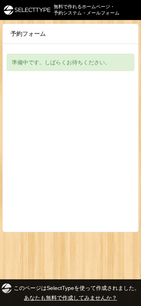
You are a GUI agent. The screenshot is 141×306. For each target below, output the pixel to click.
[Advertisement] (70, 157)
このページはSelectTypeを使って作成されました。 (77, 292)
